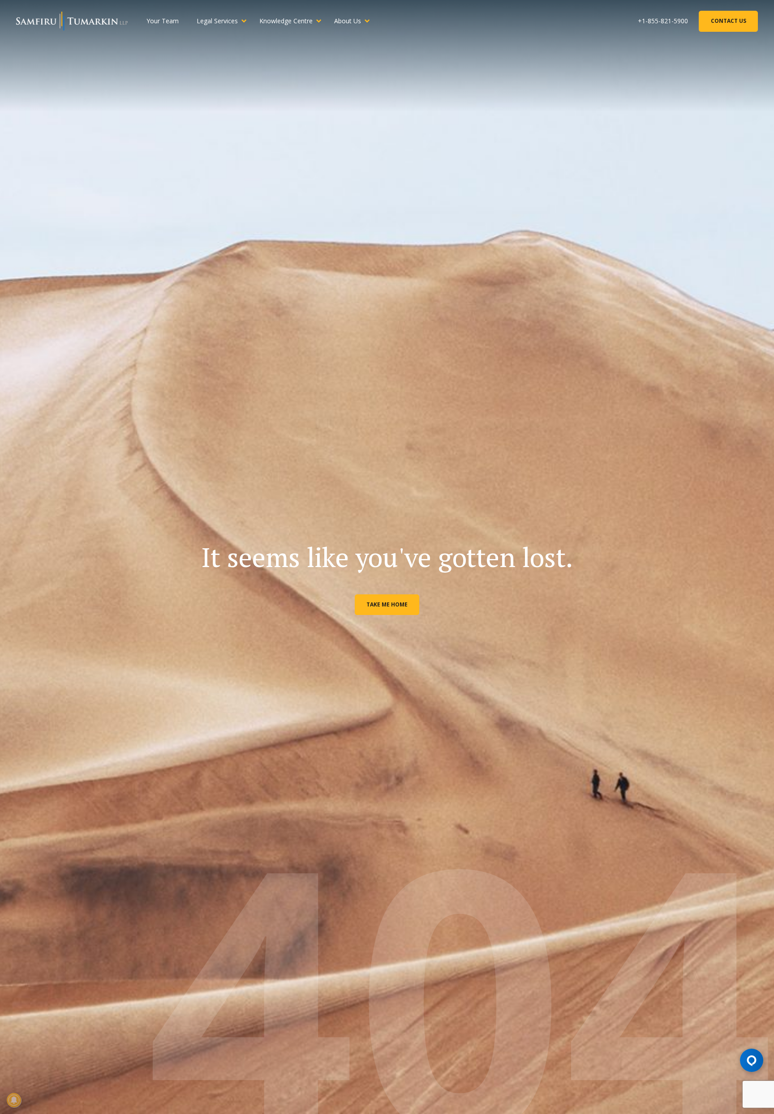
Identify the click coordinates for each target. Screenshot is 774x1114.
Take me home (387, 604)
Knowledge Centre (286, 21)
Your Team (162, 21)
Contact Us (728, 21)
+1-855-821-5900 (663, 21)
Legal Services (217, 21)
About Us (347, 21)
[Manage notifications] (14, 1100)
